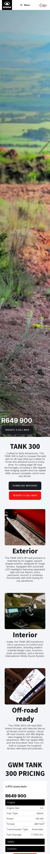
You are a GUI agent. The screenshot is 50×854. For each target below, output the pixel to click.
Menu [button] (27, 5)
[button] (43, 823)
